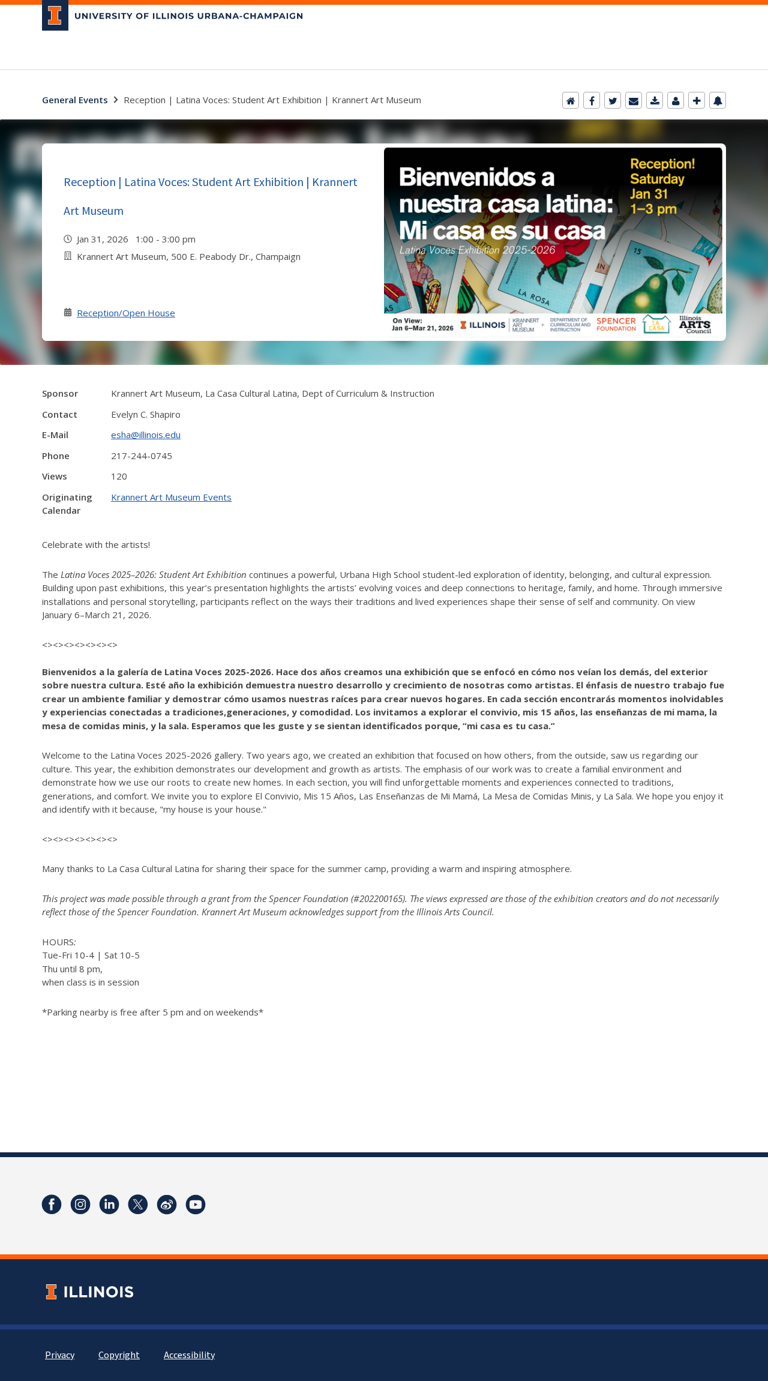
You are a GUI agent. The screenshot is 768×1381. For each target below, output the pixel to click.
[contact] (675, 100)
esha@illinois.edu (146, 435)
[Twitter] (612, 100)
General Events (75, 100)
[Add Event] (696, 100)
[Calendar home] (570, 100)
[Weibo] (167, 1204)
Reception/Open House (126, 313)
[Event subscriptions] (717, 100)
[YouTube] (195, 1204)
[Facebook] (591, 100)
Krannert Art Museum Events (171, 497)
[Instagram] (80, 1204)
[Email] (633, 100)
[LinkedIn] (109, 1204)
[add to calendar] (654, 100)
